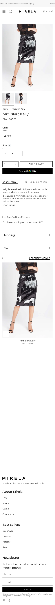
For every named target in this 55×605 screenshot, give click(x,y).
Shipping (8, 235)
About (5, 503)
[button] (10, 11)
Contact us (8, 514)
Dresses (6, 536)
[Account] (45, 11)
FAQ (5, 247)
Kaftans (6, 541)
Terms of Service (18, 596)
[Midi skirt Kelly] (27, 300)
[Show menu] (4, 11)
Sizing (5, 508)
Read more (9, 205)
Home (5, 109)
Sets (4, 547)
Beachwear (8, 531)
